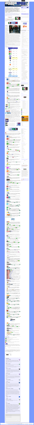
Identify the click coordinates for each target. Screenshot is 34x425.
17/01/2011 (9, 359)
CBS (22, 123)
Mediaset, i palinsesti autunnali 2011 (24, 56)
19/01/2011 (9, 379)
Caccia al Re (7, 13)
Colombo (14, 13)
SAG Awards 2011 (23, 64)
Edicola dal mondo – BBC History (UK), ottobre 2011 (25, 37)
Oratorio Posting (23, 153)
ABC (22, 122)
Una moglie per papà (9, 15)
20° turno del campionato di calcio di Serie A (9, 42)
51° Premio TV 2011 (23, 69)
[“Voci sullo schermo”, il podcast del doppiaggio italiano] (25, 133)
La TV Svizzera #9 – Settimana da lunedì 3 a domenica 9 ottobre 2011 (25, 39)
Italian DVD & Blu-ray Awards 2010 (25, 71)
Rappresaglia (14, 14)
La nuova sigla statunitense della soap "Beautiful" (25, 52)
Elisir (18, 13)
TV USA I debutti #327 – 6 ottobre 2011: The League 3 (25, 42)
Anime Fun (22, 147)
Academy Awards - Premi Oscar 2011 (24, 61)
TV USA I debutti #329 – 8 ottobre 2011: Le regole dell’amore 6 (25, 32)
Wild (11, 15)
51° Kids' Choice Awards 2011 (24, 70)
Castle (9, 13)
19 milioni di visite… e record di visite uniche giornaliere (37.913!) (25, 78)
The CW (22, 125)
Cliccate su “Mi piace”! (23, 11)
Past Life (12, 14)
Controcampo (16, 13)
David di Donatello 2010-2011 (24, 63)
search (22, 7)
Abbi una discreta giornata (24, 144)
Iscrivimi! (22, 85)
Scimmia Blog (23, 140)
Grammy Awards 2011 (24, 68)
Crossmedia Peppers (23, 149)
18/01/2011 (9, 403)
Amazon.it (22, 146)
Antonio (7, 396)
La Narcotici (10, 14)
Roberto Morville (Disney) (24, 75)
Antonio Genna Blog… (24, 104)
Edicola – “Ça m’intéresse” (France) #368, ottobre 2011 (25, 47)
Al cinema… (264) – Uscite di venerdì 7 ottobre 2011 (25, 33)
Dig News (15, 350)
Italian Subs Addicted (23, 151)
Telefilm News (7, 350)
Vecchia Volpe (23, 156)
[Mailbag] (25, 91)
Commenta (17, 420)
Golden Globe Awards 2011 (24, 62)
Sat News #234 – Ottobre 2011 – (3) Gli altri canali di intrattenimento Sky (25, 40)
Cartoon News (10, 350)
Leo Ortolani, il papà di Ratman (24, 76)
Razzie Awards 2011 (23, 66)
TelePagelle (10, 351)
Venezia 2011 (23, 60)
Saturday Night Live (17, 14)
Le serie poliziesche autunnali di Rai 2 (25, 49)
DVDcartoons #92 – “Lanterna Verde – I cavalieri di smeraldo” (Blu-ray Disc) (25, 41)
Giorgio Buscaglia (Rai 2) (24, 73)
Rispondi (7, 381)
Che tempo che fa (11, 13)
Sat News (13, 350)
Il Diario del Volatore (23, 138)
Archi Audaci (23, 135)
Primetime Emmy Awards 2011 (24, 59)
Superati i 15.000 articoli (24, 79)
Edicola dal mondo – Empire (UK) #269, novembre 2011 (25, 44)
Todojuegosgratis (23, 112)
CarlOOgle (22, 136)
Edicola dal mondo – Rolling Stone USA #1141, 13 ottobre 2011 (25, 36)
